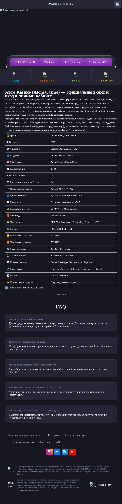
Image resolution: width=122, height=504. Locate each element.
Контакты (53, 435)
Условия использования (21, 442)
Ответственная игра (75, 435)
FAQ (57, 442)
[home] (61, 4)
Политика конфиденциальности (25, 435)
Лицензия (44, 442)
